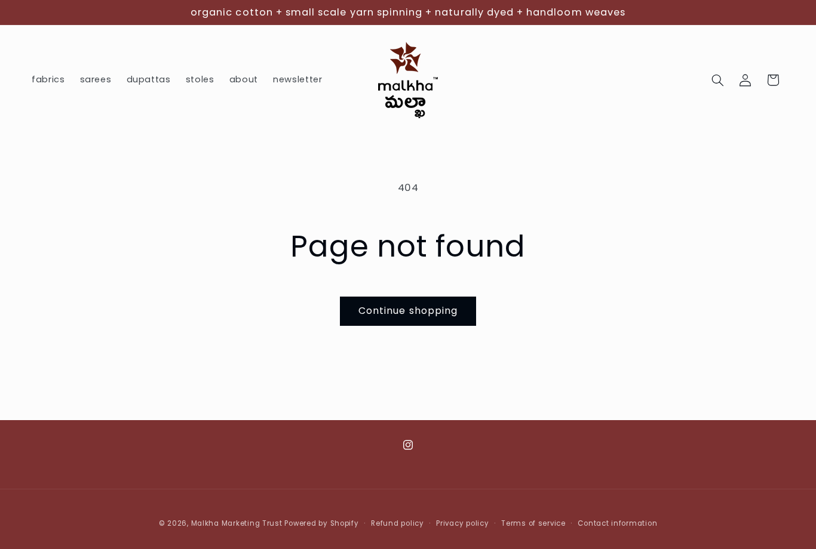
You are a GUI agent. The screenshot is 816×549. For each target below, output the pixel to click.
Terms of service (533, 523)
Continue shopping (408, 310)
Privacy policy (462, 523)
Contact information (617, 523)
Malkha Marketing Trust (237, 523)
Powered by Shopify (321, 523)
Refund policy (397, 523)
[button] (718, 80)
